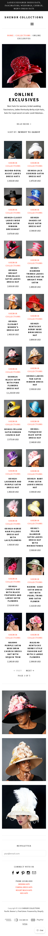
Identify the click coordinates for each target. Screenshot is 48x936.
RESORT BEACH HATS (24, 890)
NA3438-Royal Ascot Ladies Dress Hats (13, 173)
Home (10, 35)
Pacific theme (9, 911)
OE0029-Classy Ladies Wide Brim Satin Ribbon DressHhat (13, 223)
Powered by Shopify (35, 911)
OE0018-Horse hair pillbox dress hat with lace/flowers (13, 534)
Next (29, 670)
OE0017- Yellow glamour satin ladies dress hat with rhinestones (35, 537)
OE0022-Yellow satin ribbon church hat (13, 432)
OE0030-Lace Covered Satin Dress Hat (35, 173)
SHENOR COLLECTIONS (24, 17)
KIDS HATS (24, 893)
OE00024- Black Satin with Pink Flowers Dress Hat (13, 382)
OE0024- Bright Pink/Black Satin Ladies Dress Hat (13, 276)
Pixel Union (22, 911)
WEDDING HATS (24, 884)
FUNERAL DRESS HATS (24, 887)
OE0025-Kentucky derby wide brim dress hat (35, 329)
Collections (23, 35)
